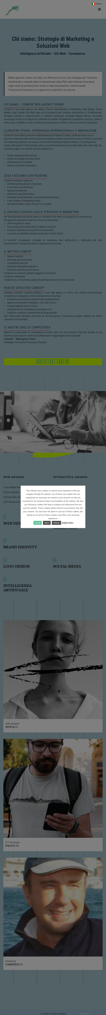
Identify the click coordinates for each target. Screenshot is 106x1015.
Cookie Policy (67, 523)
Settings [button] (56, 523)
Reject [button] (46, 523)
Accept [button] (37, 523)
